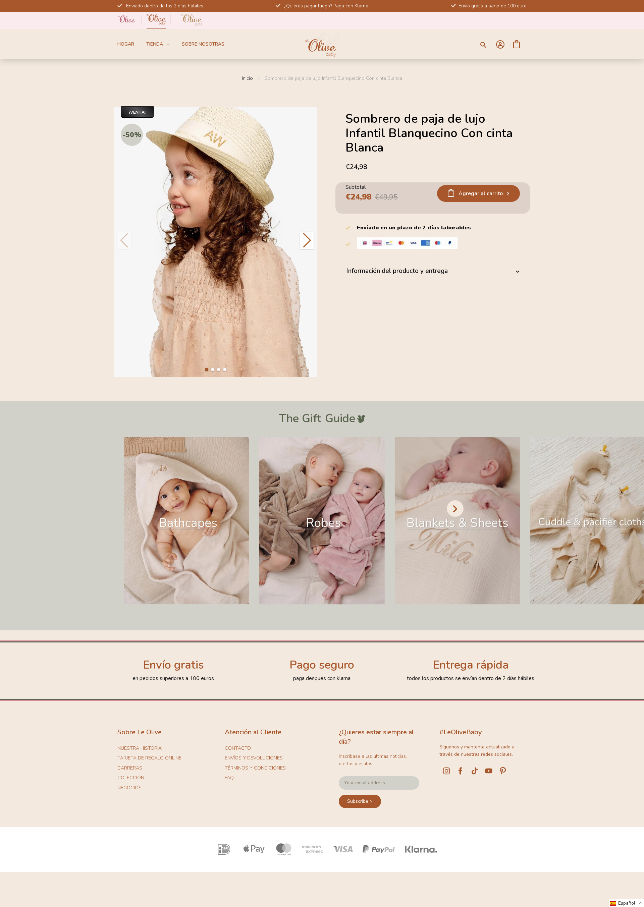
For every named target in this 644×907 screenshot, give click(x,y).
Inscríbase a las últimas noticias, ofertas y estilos (373, 760)
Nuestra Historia (139, 748)
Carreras (129, 768)
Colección (130, 778)
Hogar (125, 44)
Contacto (238, 748)
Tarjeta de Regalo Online (149, 758)
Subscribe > (360, 801)
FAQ (229, 778)
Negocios (129, 788)
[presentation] (455, 508)
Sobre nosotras (203, 44)
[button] (206, 369)
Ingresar (500, 44)
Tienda (154, 44)
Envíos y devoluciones (254, 758)
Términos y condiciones (255, 768)
